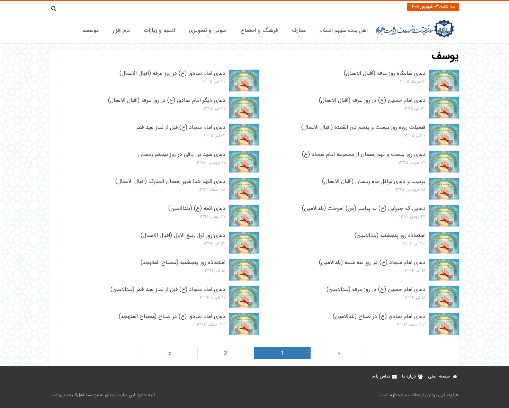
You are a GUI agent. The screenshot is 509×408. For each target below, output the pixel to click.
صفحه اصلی (439, 376)
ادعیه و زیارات (159, 30)
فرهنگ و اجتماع (259, 30)
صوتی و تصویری (208, 30)
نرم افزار (121, 30)
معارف (299, 30)
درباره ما (409, 376)
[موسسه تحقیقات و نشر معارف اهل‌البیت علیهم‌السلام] (415, 37)
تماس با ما (381, 376)
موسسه (90, 30)
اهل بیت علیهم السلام (344, 30)
